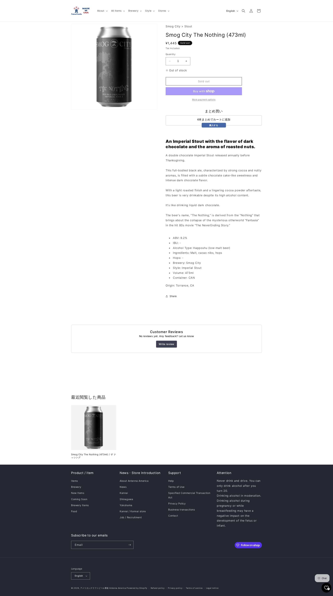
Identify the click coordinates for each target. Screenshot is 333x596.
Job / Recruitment (131, 517)
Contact (173, 515)
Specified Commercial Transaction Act (189, 495)
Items (74, 480)
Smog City (173, 26)
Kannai (124, 492)
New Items (77, 492)
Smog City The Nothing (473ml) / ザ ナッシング (93, 456)
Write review (166, 344)
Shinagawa (126, 499)
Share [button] (173, 296)
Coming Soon (79, 499)
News (123, 486)
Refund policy (158, 588)
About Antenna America (134, 480)
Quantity (170, 54)
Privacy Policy (177, 503)
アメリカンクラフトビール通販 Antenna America (103, 588)
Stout (188, 26)
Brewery (76, 486)
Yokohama (126, 505)
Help (171, 480)
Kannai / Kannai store (133, 511)
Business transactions (181, 509)
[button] (102, 10)
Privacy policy (175, 588)
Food (74, 511)
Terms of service (194, 588)
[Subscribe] (129, 545)
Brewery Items (80, 505)
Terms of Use (176, 486)
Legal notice (212, 588)
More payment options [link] (204, 99)
